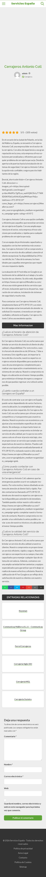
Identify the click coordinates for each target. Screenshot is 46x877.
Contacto (23, 857)
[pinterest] (23, 587)
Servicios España (23, 4)
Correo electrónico (13, 776)
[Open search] (42, 3)
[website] (29, 73)
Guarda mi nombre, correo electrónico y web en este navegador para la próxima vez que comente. (22, 807)
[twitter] (17, 587)
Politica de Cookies (23, 862)
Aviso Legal (23, 853)
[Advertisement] (23, 33)
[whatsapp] (5, 587)
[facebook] (11, 587)
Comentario (10, 736)
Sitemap (23, 867)
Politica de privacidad (23, 848)
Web (6, 788)
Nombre (8, 764)
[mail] (35, 587)
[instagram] (29, 587)
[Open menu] (3, 3)
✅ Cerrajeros (27, 77)
